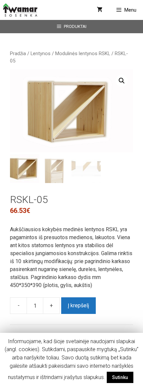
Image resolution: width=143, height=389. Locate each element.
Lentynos (41, 53)
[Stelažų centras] (20, 10)
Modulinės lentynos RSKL (82, 53)
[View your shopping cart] (99, 10)
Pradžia (18, 53)
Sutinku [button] (120, 377)
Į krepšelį (78, 305)
